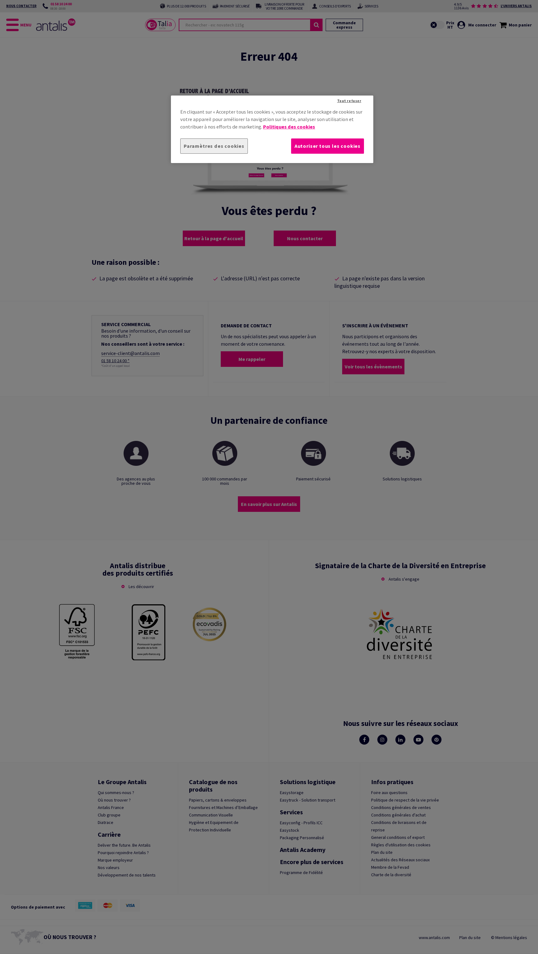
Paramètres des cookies (214, 146)
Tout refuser (349, 101)
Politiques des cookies (289, 127)
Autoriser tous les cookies (328, 146)
